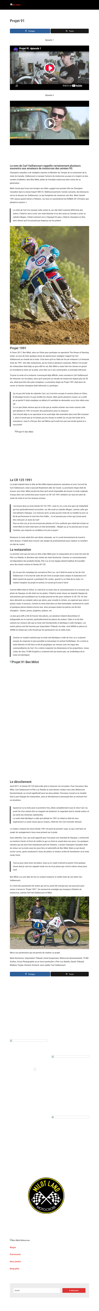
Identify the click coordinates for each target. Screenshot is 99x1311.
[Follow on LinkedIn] (31, 1232)
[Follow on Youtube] (21, 1232)
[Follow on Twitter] (26, 1232)
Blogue (13, 1247)
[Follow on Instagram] (17, 1232)
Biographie (14, 1269)
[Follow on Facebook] (12, 1232)
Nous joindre (15, 1261)
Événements (15, 1254)
